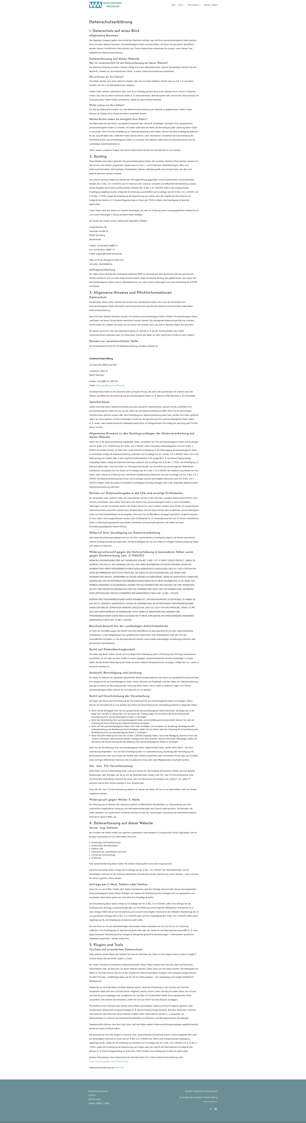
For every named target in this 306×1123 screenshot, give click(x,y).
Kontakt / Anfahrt (211, 5)
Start (173, 5)
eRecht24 (119, 1067)
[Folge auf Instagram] (216, 1109)
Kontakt (188, 1091)
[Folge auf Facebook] (211, 1109)
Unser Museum (193, 5)
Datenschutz (212, 1091)
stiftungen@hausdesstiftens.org (110, 385)
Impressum (199, 1091)
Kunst (180, 5)
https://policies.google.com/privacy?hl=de (108, 1061)
